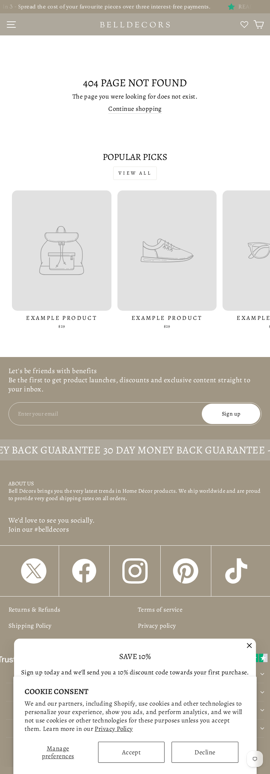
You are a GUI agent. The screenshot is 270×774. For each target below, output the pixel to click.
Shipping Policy (30, 625)
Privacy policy (157, 625)
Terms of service (160, 609)
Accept (131, 752)
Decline (204, 752)
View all (135, 173)
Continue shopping (135, 108)
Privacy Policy (114, 728)
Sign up (231, 414)
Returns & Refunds (34, 609)
